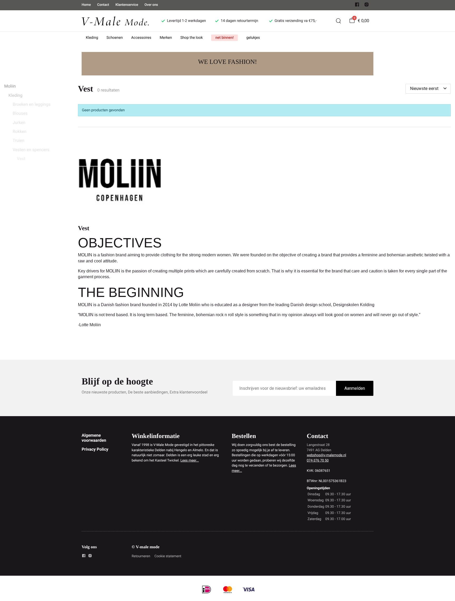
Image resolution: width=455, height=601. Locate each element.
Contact (103, 5)
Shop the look (191, 38)
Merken (166, 38)
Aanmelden (354, 388)
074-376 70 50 (318, 461)
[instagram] (366, 5)
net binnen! (224, 38)
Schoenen (115, 38)
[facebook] (357, 5)
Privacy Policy (95, 449)
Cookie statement (167, 556)
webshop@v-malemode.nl (326, 455)
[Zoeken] (338, 21)
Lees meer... (189, 461)
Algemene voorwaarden (94, 438)
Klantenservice (126, 5)
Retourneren (141, 556)
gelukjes (253, 38)
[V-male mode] (115, 20)
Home (86, 5)
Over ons (151, 5)
